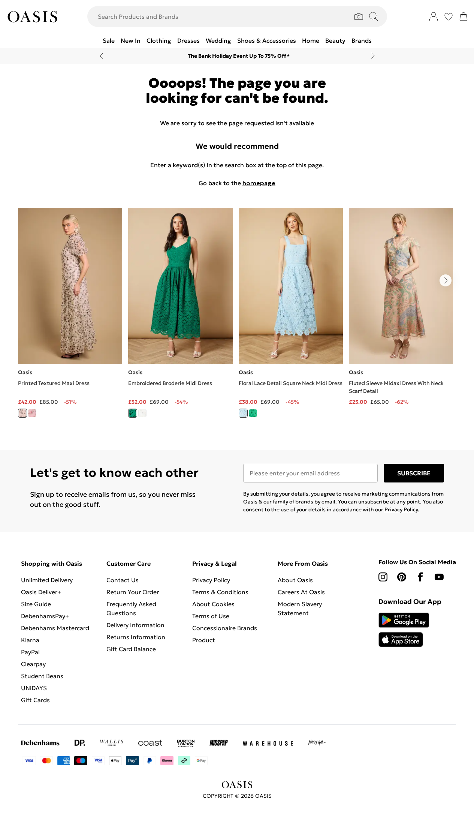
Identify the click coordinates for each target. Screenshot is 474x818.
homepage (258, 183)
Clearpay (33, 664)
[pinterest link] (401, 576)
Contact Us (122, 580)
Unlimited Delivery (47, 580)
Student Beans (42, 676)
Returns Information (135, 637)
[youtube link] (439, 576)
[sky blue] (243, 413)
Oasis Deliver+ (41, 592)
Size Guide (36, 604)
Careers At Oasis (301, 592)
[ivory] (22, 413)
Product (203, 640)
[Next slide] (373, 56)
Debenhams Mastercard (55, 628)
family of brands (293, 501)
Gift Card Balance (131, 649)
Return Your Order (132, 592)
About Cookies (213, 604)
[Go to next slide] (446, 280)
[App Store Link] (403, 630)
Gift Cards (35, 700)
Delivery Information (135, 625)
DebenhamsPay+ (45, 616)
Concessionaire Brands (224, 628)
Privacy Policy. (401, 509)
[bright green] (133, 413)
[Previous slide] (101, 56)
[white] (142, 413)
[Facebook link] (420, 576)
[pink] (32, 413)
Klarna (30, 640)
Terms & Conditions (220, 592)
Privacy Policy (211, 580)
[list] (237, 317)
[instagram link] (382, 576)
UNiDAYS (34, 688)
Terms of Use (210, 616)
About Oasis (295, 580)
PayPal (30, 652)
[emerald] (253, 413)
